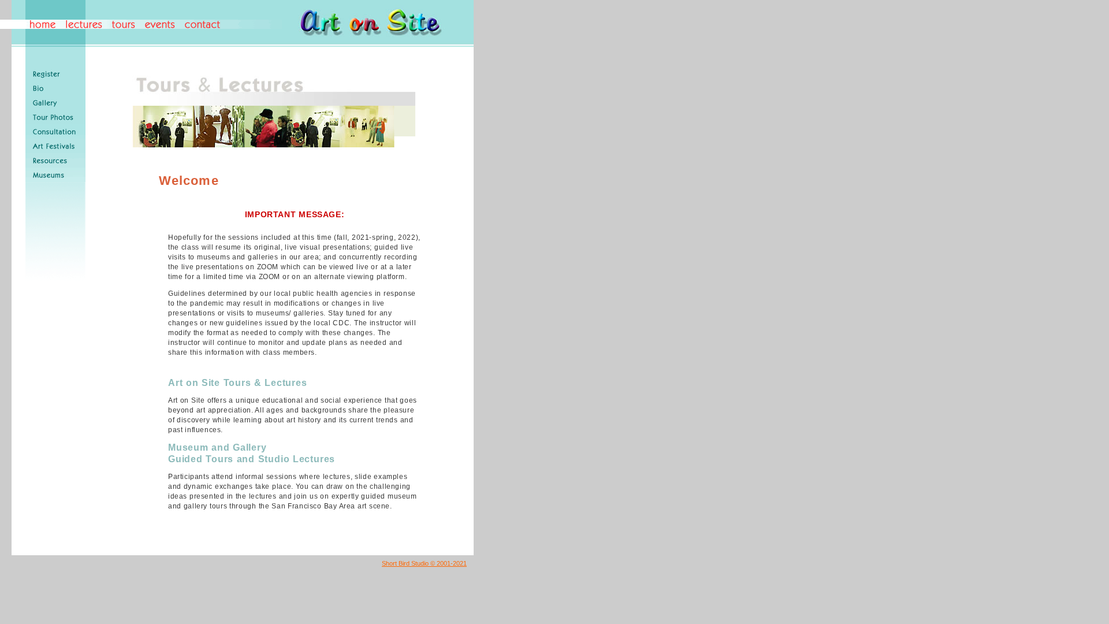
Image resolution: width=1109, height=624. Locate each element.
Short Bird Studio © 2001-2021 (424, 563)
